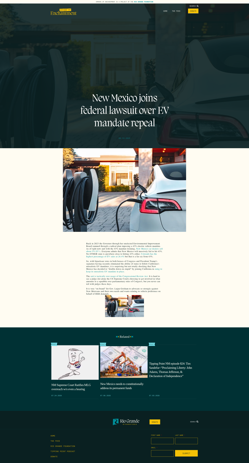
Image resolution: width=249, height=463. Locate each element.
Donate (193, 11)
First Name (156, 435)
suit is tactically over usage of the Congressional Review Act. (119, 276)
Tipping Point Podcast (63, 451)
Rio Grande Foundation (143, 2)
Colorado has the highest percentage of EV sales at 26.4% (121, 255)
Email (154, 448)
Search (193, 6)
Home (165, 11)
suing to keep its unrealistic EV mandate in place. (124, 270)
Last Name (180, 435)
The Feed (176, 11)
